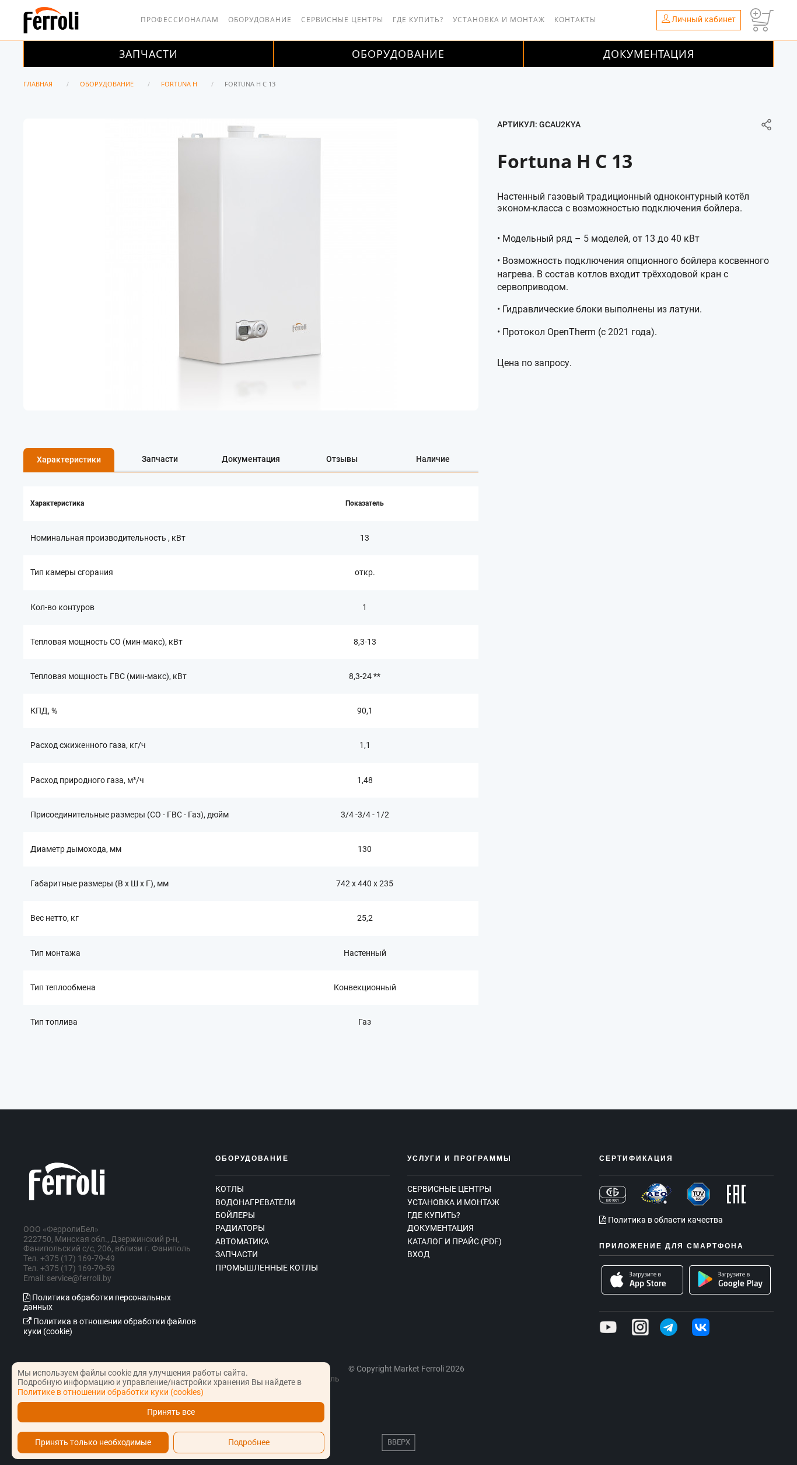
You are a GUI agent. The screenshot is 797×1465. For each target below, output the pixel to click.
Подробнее (249, 1442)
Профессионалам (180, 20)
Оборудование (260, 20)
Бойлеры (235, 1215)
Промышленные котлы (266, 1267)
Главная (38, 83)
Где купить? (418, 20)
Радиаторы (240, 1228)
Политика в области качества (664, 1219)
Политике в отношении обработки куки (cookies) (111, 1392)
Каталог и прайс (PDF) (454, 1241)
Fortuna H (179, 83)
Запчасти (148, 54)
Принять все (171, 1412)
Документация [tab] (251, 459)
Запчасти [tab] (160, 459)
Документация (648, 54)
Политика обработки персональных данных (97, 1302)
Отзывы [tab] (342, 459)
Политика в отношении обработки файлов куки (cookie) (109, 1326)
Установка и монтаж (499, 20)
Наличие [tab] (433, 459)
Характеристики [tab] (69, 459)
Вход (418, 1254)
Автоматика (242, 1241)
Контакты (575, 20)
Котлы (229, 1188)
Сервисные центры (342, 20)
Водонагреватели (255, 1202)
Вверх (398, 1442)
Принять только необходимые (93, 1442)
